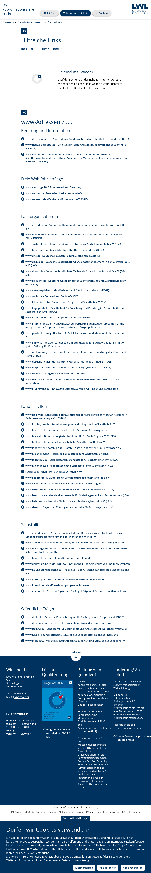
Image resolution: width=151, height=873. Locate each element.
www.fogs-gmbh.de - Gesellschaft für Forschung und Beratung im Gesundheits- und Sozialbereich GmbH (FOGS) (75, 309)
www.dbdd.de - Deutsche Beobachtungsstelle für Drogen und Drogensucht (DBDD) (74, 617)
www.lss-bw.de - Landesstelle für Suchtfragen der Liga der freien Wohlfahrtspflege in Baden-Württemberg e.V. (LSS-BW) (76, 416)
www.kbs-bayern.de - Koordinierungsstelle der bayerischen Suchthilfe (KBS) (70, 424)
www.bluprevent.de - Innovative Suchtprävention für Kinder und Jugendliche (71, 388)
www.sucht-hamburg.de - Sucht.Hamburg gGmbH (55, 373)
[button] (57, 700)
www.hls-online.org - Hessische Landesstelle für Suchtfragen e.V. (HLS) (67, 453)
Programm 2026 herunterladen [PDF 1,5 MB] (58, 733)
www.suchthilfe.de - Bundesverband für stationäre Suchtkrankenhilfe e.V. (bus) (73, 244)
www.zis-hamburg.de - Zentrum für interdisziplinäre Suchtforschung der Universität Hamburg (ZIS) (75, 353)
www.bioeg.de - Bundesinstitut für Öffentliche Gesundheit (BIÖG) (64, 250)
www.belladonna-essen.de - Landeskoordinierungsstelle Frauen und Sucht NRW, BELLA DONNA (73, 236)
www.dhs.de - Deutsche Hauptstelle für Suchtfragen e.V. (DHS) (62, 256)
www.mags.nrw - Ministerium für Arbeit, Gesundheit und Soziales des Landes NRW (75, 640)
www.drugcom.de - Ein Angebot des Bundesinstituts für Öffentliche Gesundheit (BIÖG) (77, 139)
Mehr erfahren (84, 867)
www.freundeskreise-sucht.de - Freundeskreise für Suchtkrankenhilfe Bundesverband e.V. (77, 571)
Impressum (95, 812)
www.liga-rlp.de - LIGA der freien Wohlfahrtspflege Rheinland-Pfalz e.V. (67, 477)
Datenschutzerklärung (75, 860)
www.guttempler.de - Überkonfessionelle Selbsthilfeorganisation (64, 579)
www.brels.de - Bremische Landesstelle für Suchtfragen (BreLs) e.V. (65, 442)
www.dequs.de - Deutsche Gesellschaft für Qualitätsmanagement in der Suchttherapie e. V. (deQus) (77, 263)
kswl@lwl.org (21, 696)
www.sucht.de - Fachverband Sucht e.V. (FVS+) (52, 296)
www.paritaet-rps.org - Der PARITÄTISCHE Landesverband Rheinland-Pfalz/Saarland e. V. (76, 334)
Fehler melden (133, 812)
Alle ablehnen (108, 867)
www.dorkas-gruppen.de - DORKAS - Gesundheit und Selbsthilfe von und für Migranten (77, 564)
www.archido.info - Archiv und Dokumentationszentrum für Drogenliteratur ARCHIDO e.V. (76, 226)
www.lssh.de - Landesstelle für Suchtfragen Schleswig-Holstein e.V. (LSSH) (69, 501)
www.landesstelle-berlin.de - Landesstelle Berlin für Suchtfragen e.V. (66, 430)
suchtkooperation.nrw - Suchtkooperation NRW (53, 471)
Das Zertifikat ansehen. (91, 704)
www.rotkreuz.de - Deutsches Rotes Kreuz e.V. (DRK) (56, 199)
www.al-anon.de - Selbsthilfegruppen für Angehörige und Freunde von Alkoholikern (75, 591)
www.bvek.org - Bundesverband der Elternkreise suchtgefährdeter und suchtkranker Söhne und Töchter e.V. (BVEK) (76, 550)
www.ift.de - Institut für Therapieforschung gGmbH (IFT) (58, 317)
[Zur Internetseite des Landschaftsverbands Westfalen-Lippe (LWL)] (139, 8)
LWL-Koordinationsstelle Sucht (18, 9)
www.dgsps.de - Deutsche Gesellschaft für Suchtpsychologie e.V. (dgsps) (68, 367)
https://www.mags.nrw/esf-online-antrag (134, 737)
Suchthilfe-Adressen (29, 22)
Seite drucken (113, 812)
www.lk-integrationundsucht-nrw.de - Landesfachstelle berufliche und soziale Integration (72, 381)
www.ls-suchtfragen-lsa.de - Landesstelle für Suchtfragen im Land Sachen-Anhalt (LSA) (77, 495)
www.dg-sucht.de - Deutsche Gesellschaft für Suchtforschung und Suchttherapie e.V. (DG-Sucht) (76, 282)
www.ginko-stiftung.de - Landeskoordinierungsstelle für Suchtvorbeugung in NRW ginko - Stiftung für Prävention (74, 344)
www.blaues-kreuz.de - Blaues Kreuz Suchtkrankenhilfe (58, 558)
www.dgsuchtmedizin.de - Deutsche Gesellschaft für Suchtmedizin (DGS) (68, 361)
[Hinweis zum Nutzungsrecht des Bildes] (38, 76)
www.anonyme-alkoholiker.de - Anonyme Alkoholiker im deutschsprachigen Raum (75, 542)
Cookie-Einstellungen (76, 818)
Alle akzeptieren (133, 867)
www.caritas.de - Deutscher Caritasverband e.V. (54, 193)
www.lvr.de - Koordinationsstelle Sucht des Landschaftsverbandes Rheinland (71, 635)
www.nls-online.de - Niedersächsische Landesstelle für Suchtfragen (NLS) (69, 465)
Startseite (8, 22)
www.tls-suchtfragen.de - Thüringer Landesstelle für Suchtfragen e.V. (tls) (69, 507)
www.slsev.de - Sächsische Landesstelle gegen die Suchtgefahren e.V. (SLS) (69, 489)
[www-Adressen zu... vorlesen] (24, 113)
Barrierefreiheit (22, 812)
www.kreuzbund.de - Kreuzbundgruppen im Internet (57, 585)
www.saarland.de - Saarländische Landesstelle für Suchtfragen (63, 483)
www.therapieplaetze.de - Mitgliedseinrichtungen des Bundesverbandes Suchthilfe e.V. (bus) (75, 146)
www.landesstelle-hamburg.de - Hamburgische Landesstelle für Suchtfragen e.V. (73, 448)
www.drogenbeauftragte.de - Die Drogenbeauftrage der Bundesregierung (69, 623)
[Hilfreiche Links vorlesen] (24, 31)
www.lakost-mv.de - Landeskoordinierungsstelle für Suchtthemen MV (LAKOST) (72, 459)
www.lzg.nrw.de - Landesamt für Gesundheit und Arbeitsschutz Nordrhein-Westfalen (76, 628)
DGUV (81, 787)
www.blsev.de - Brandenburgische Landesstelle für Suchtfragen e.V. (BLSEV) (70, 436)
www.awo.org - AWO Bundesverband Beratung (53, 187)
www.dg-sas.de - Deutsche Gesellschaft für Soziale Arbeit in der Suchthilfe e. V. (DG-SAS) (75, 273)
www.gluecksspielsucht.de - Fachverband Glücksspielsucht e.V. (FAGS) (67, 290)
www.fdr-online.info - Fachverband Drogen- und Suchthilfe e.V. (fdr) (65, 302)
